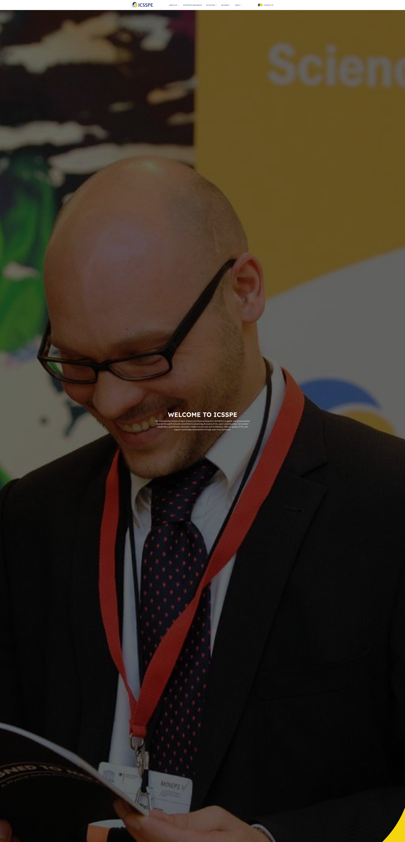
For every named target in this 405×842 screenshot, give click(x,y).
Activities (210, 5)
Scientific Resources (192, 5)
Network (225, 5)
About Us (173, 5)
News (237, 5)
